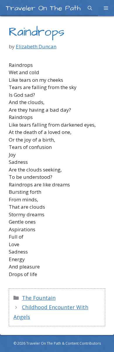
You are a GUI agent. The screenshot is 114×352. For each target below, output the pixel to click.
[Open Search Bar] (90, 8)
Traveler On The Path (43, 8)
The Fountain (39, 297)
